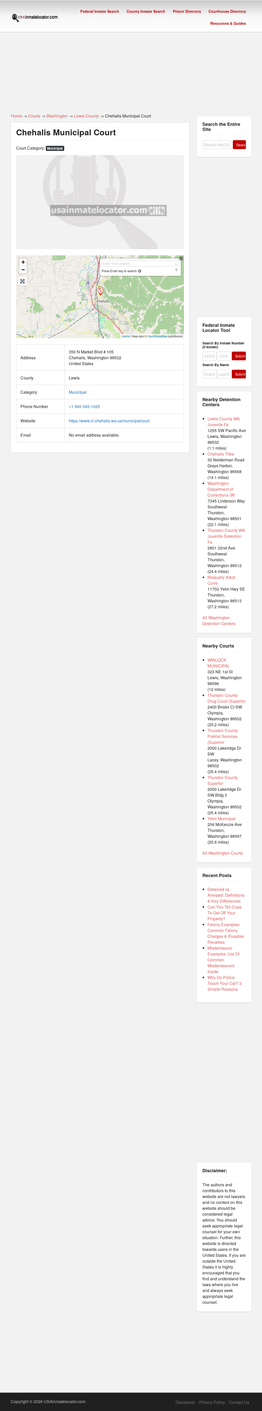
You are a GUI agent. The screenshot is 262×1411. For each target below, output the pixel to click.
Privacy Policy (212, 1402)
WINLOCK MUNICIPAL (219, 663)
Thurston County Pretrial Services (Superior (223, 736)
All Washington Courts (222, 853)
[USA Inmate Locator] (35, 18)
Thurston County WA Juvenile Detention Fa (226, 536)
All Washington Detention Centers (218, 620)
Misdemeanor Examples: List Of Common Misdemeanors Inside (223, 959)
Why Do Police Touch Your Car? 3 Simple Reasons (225, 983)
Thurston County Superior (223, 780)
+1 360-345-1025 (84, 406)
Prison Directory (187, 11)
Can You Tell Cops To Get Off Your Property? (225, 913)
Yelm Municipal (221, 818)
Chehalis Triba (221, 454)
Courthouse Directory (227, 11)
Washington (57, 116)
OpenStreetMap (157, 336)
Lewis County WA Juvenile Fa (224, 421)
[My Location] (140, 271)
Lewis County (86, 116)
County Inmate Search (146, 11)
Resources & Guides (228, 23)
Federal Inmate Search (99, 11)
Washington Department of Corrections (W (221, 489)
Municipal (55, 148)
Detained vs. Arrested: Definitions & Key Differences (226, 895)
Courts (34, 116)
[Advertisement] (131, 69)
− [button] (23, 270)
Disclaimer (185, 1402)
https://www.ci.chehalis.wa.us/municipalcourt (109, 421)
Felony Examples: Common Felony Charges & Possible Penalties (226, 933)
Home (16, 116)
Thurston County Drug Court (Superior (226, 698)
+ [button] (23, 262)
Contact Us (239, 1402)
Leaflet (126, 336)
